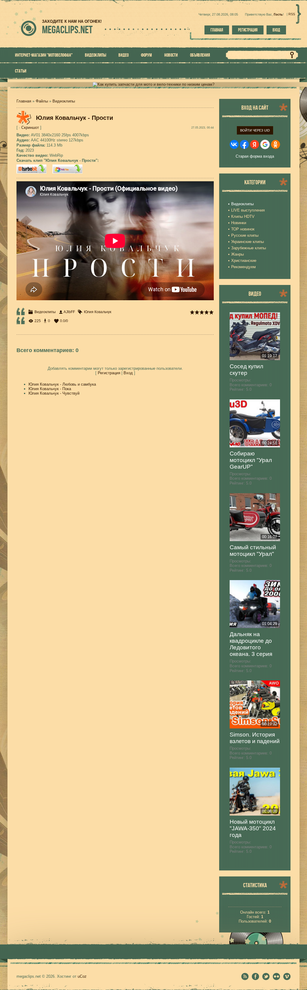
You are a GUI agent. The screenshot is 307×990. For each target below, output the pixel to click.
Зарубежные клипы (248, 248)
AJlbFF (69, 312)
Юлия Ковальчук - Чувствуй (53, 393)
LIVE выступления (248, 210)
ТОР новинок (243, 229)
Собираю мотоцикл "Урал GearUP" (251, 460)
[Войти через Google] (265, 144)
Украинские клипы (247, 241)
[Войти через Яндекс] (254, 144)
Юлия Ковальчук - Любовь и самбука (62, 384)
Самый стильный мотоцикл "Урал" (253, 550)
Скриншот (30, 127)
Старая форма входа (255, 156)
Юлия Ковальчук (97, 312)
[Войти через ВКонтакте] (234, 144)
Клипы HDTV (243, 216)
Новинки (238, 223)
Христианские (243, 260)
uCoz (82, 976)
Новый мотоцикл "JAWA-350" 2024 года (253, 828)
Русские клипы (244, 235)
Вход (276, 30)
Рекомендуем (243, 267)
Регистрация (248, 30)
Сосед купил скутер (246, 369)
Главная (216, 30)
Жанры (237, 254)
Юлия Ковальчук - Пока (49, 389)
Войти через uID (255, 130)
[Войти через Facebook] (244, 144)
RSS (291, 14)
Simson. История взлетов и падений (255, 737)
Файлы (42, 101)
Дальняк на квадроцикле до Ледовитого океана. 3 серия (251, 644)
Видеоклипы (63, 101)
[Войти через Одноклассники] (275, 144)
